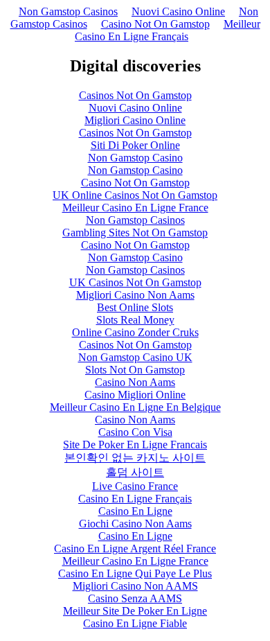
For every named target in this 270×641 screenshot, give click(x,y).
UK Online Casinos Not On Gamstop (135, 195)
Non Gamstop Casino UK (135, 357)
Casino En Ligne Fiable (135, 623)
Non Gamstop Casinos (68, 11)
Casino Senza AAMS (135, 598)
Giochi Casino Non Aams (135, 523)
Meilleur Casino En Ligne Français (167, 30)
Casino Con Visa (135, 432)
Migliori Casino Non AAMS (135, 586)
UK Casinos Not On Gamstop (135, 282)
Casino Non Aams (135, 382)
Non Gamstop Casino (135, 158)
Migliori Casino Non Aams (135, 295)
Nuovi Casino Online (178, 11)
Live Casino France (135, 486)
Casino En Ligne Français (135, 498)
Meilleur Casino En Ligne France (135, 207)
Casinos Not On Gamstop (135, 95)
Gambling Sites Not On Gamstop (135, 232)
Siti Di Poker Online (135, 145)
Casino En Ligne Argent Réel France (135, 548)
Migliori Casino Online (135, 120)
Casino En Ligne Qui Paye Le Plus (135, 573)
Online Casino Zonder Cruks (135, 332)
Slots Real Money (135, 320)
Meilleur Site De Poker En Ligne (135, 611)
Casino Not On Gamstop (155, 24)
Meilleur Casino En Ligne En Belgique (135, 407)
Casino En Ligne (135, 511)
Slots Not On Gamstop (135, 370)
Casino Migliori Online (135, 395)
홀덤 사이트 (135, 472)
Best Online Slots (135, 307)
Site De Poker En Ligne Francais (135, 444)
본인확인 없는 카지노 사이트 (135, 458)
